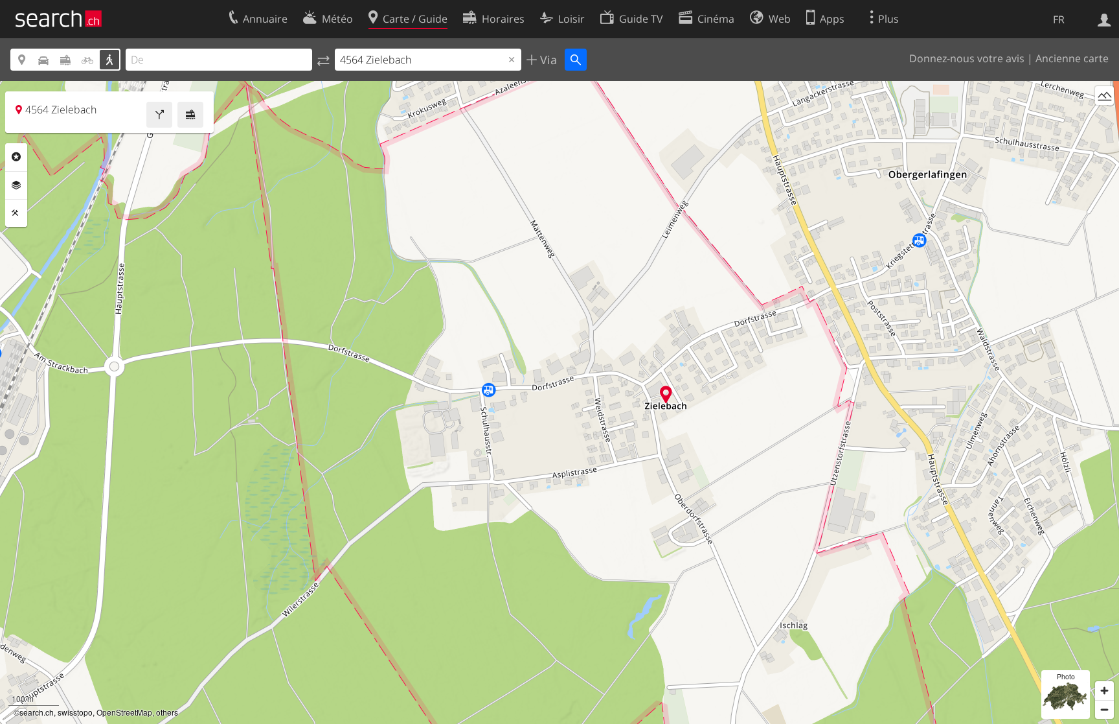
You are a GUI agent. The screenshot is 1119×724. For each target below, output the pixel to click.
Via (547, 59)
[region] (559, 402)
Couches (16, 185)
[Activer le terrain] (1104, 95)
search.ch (36, 712)
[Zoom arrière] (1104, 709)
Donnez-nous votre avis (966, 58)
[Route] (159, 115)
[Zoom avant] (1104, 690)
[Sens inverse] (323, 60)
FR (1059, 19)
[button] (666, 394)
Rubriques (16, 156)
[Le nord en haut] (1104, 119)
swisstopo (75, 712)
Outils (16, 213)
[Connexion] (1104, 18)
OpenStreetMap (124, 712)
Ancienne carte (1072, 58)
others (167, 712)
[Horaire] (190, 115)
